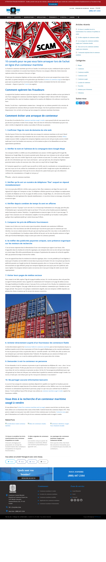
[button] (10, 462)
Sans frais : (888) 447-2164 (17, 511)
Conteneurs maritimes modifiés (48, 497)
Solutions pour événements (85, 89)
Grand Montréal (76, 491)
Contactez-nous (61, 412)
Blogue (92, 8)
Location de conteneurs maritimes (48, 494)
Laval (73, 494)
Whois (65, 136)
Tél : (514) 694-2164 (15, 507)
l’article (27, 84)
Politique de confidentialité (20, 517)
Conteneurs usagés (83, 79)
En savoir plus (53, 4)
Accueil (72, 8)
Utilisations (81, 93)
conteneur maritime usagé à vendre (34, 120)
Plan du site (8, 517)
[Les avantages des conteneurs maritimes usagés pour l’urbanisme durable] (60, 428)
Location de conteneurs (84, 82)
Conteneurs (81, 68)
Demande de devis (28, 478)
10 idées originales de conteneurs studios (88, 37)
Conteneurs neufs (82, 75)
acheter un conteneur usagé (53, 79)
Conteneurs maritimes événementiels (49, 503)
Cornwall (74, 497)
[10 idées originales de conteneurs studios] (38, 428)
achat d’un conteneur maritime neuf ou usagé (31, 407)
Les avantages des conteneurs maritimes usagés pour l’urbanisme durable (59, 438)
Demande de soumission (82, 8)
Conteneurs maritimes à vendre (48, 491)
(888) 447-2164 (76, 475)
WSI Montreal (97, 516)
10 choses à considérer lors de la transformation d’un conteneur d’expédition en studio (15, 438)
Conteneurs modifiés (83, 72)
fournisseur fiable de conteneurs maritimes (37, 347)
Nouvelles (80, 86)
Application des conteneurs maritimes (49, 500)
